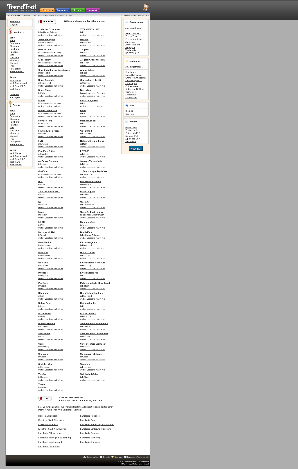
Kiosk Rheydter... (133, 80)
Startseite (25, 15)
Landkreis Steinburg (90, 437)
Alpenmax (130, 42)
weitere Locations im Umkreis (50, 35)
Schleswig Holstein (64, 15)
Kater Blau (130, 94)
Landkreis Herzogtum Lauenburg (54, 437)
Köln (12, 54)
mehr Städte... (17, 71)
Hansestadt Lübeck (47, 416)
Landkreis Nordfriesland (50, 442)
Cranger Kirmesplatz (135, 77)
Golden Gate (131, 86)
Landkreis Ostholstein (49, 446)
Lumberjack (131, 83)
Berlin (12, 37)
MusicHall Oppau (133, 75)
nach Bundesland (18, 83)
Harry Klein (130, 92)
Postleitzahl (131, 130)
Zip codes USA (132, 138)
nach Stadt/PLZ (17, 86)
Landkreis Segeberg (90, 433)
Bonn (12, 40)
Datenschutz (143, 457)
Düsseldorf (15, 46)
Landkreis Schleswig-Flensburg (95, 429)
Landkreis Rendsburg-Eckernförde (97, 424)
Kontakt (129, 111)
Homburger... (131, 72)
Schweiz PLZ (131, 136)
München (14, 57)
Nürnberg (14, 60)
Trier (12, 66)
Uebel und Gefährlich (135, 89)
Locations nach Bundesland (42, 15)
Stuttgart (14, 63)
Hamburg (14, 49)
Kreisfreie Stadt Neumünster (52, 429)
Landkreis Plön (87, 420)
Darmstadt (15, 43)
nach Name (15, 80)
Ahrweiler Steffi (132, 44)
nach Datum (16, 164)
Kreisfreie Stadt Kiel (48, 424)
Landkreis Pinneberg (90, 416)
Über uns (129, 114)
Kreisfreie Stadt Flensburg (51, 420)
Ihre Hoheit (130, 141)
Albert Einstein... (133, 33)
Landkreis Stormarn (90, 442)
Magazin (14, 24)
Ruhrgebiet (15, 68)
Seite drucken (92, 457)
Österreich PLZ (132, 133)
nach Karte (15, 89)
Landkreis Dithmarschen (50, 433)
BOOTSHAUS (132, 53)
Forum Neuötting (133, 39)
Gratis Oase (131, 127)
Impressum (132, 457)
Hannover (14, 52)
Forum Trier (131, 36)
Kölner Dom (131, 97)
